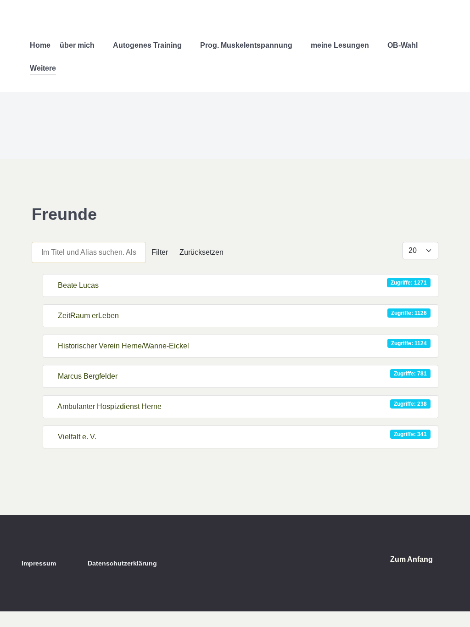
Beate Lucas (78, 285)
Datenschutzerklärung (122, 563)
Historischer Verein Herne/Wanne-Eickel (123, 346)
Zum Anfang (412, 559)
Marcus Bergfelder (88, 376)
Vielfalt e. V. (77, 437)
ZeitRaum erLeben (88, 315)
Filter (159, 252)
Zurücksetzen (201, 252)
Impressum (39, 563)
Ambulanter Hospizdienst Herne (109, 406)
